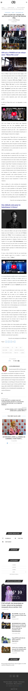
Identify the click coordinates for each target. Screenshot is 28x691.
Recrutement (9, 683)
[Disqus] (14, 465)
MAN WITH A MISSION (19, 350)
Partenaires (21, 682)
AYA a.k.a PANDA (5, 347)
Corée (14, 565)
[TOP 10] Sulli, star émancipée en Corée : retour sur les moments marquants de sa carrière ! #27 (12, 605)
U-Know (22, 352)
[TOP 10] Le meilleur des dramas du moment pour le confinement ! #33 (19, 649)
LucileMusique (16, 20)
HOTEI (11, 350)
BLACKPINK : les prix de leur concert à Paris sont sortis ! (19, 615)
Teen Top (16, 352)
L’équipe (15, 682)
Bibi (16, 347)
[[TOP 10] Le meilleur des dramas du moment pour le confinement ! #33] (5, 650)
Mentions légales (8, 682)
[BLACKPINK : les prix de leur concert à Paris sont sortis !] (5, 616)
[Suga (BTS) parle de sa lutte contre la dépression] (5, 640)
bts (20, 347)
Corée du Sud (11, 7)
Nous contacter (18, 683)
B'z (12, 347)
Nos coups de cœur (19, 12)
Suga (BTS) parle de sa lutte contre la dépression (18, 639)
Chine (14, 569)
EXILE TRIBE (4, 350)
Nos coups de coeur (7, 352)
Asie (13, 572)
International (14, 574)
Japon (13, 12)
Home (2, 7)
